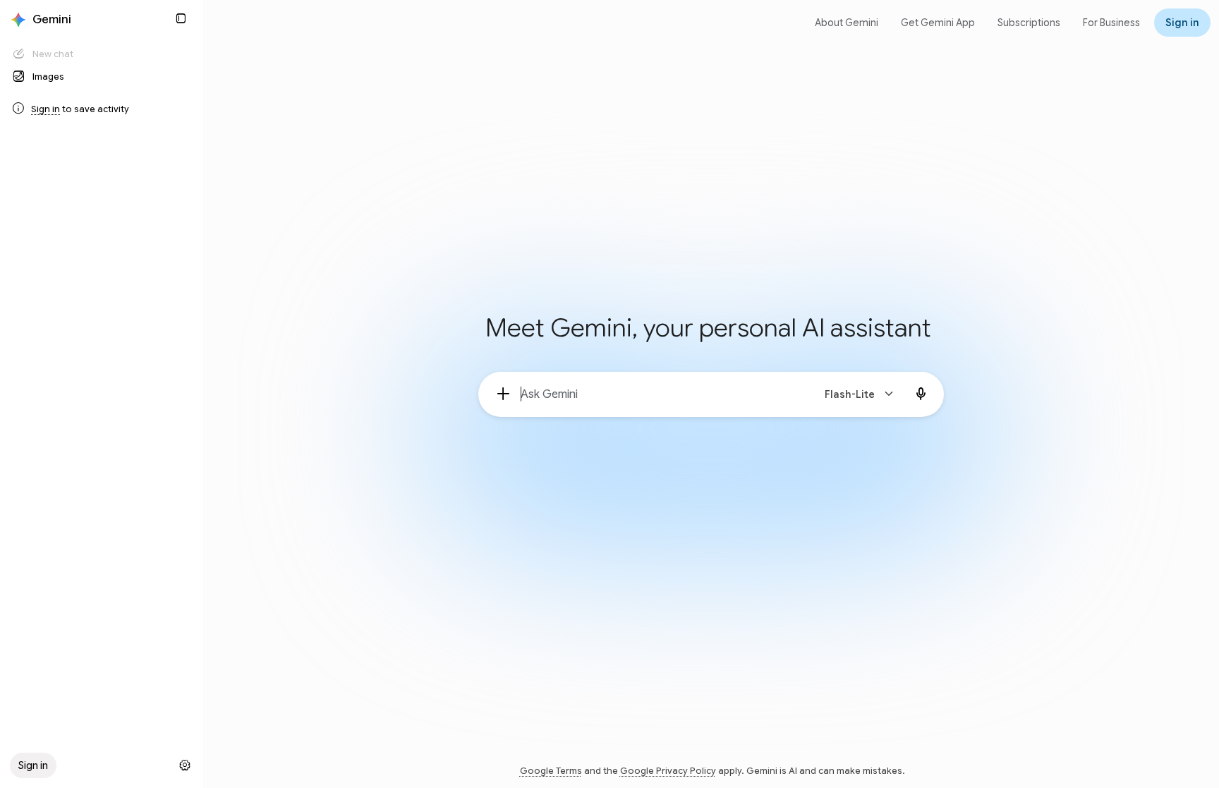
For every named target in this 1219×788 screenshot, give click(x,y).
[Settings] (185, 765)
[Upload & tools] (503, 394)
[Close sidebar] (180, 18)
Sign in (45, 109)
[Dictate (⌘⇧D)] (921, 394)
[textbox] (661, 394)
